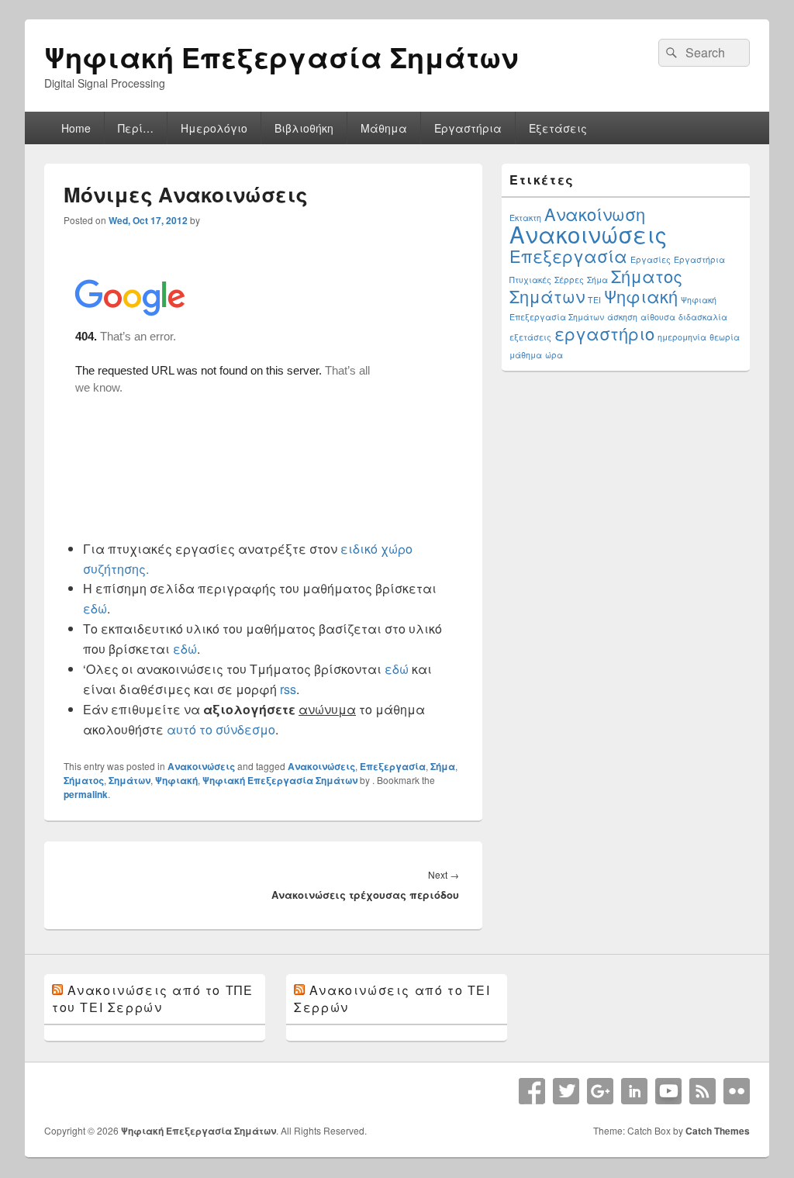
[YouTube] (668, 1091)
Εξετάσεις (558, 128)
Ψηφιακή (176, 780)
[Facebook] (532, 1091)
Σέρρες (569, 279)
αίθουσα (657, 317)
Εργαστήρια (468, 128)
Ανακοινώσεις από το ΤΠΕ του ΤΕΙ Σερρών (152, 998)
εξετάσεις (530, 337)
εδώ (95, 608)
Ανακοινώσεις (201, 766)
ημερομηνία (682, 337)
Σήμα (442, 766)
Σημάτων (129, 780)
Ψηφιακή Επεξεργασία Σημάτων (281, 56)
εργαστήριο (604, 333)
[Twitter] (566, 1091)
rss (288, 689)
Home (76, 128)
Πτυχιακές (530, 279)
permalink (86, 794)
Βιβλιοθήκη (303, 128)
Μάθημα (384, 128)
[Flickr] (736, 1091)
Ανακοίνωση (594, 214)
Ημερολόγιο (214, 128)
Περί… (136, 128)
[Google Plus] (600, 1091)
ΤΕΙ (594, 300)
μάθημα (525, 355)
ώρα (554, 355)
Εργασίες (650, 259)
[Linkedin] (634, 1091)
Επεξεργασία (393, 766)
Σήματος (84, 780)
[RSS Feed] (702, 1091)
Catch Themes (717, 1131)
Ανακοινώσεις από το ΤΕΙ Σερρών (392, 998)
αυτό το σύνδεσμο (221, 729)
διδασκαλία (702, 317)
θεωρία (724, 337)
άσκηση (622, 317)
